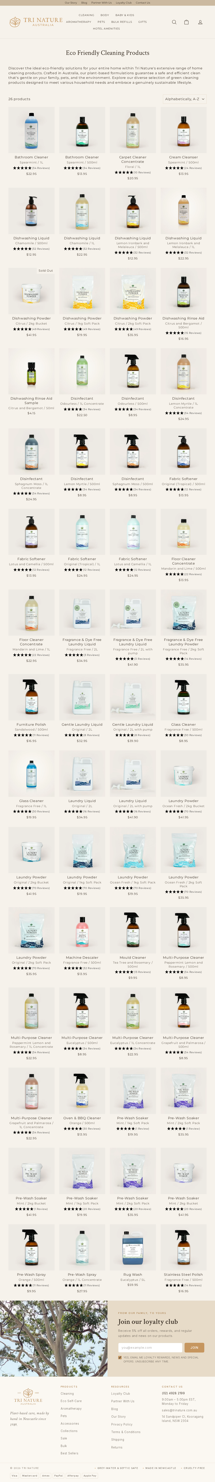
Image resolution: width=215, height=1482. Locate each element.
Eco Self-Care (71, 1401)
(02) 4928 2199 (173, 1393)
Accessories (70, 1423)
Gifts (142, 21)
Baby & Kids (124, 15)
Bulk (64, 1446)
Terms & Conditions (125, 1432)
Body (105, 15)
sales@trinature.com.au (179, 1410)
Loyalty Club (124, 2)
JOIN (194, 1347)
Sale (64, 1438)
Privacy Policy (122, 1424)
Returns (117, 1447)
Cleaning (86, 15)
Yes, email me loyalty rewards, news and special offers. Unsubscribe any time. (161, 1359)
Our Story (71, 2)
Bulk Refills (121, 21)
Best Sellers (70, 1453)
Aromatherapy (78, 21)
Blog (84, 2)
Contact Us (143, 2)
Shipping (117, 1439)
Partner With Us (101, 2)
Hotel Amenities (106, 28)
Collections (69, 1431)
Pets (101, 21)
